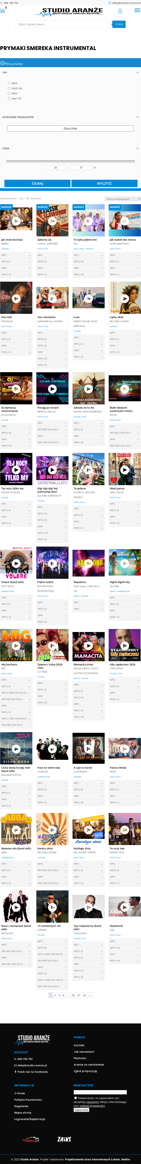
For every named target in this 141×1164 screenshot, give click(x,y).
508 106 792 (11, 3)
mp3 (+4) (115, 947)
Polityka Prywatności (28, 1100)
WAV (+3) (79, 274)
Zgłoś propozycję (85, 1071)
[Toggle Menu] (137, 10)
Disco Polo (42, 248)
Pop (84, 416)
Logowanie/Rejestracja (29, 1119)
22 (84, 995)
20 (73, 995)
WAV (4, 268)
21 (78, 995)
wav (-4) (42, 364)
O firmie (19, 1093)
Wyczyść (104, 183)
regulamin (92, 1102)
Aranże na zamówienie (89, 1064)
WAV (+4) (115, 960)
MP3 (4, 255)
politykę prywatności (92, 1106)
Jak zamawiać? (84, 1052)
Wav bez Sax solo (48, 442)
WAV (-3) (6, 352)
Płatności (80, 1058)
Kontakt (79, 1045)
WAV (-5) (6, 883)
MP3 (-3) (6, 339)
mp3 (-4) (42, 345)
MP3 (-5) (6, 870)
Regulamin (21, 1106)
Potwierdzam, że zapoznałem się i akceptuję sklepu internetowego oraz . (100, 1102)
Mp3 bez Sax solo (48, 429)
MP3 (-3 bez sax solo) (14, 692)
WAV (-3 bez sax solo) (14, 718)
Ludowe (5, 248)
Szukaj (119, 24)
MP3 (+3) (78, 261)
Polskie (89, 248)
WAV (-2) (6, 274)
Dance (77, 596)
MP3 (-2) (6, 261)
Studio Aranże (29, 1159)
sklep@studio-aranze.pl (126, 3)
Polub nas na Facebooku (32, 1071)
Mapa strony (22, 1113)
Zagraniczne (7, 591)
